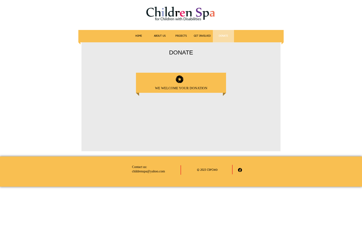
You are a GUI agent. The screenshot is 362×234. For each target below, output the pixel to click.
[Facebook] (240, 170)
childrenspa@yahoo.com (148, 171)
